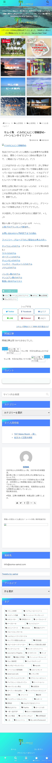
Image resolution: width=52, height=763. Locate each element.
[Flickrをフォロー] (31, 502)
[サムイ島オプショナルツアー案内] (39, 86)
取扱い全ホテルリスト (12, 281)
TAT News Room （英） (25, 434)
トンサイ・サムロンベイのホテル (17, 264)
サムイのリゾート (10, 299)
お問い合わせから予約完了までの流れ (19, 233)
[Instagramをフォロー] (27, 502)
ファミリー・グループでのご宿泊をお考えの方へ (24, 239)
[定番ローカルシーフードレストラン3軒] (39, 106)
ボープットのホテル (11, 257)
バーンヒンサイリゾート (19, 295)
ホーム (13, 749)
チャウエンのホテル (11, 246)
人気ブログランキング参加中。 (16, 227)
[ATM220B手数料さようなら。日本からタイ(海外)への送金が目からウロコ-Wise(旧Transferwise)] (39, 67)
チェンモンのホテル (11, 260)
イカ (6, 295)
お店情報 (44, 295)
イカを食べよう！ (10, 291)
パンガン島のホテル (11, 274)
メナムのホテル (9, 267)
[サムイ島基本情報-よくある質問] (13, 67)
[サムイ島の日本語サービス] (13, 106)
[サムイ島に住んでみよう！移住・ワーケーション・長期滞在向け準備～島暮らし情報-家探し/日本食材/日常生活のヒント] (13, 47)
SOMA (26, 467)
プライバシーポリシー (26, 753)
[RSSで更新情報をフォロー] (34, 502)
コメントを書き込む (26, 381)
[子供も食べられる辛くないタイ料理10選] (39, 47)
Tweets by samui (10, 574)
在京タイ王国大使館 (23, 437)
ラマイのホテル (9, 253)
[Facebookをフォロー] (24, 502)
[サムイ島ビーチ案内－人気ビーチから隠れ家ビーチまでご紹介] (13, 86)
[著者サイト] (17, 502)
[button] (47, 394)
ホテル (34, 295)
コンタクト (38, 749)
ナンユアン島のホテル (12, 277)
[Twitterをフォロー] (20, 502)
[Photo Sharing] (14, 145)
